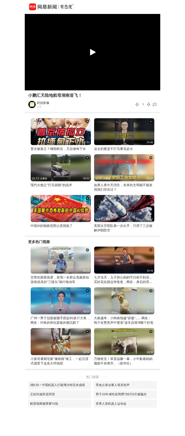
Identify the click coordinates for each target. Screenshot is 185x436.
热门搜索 (92, 377)
